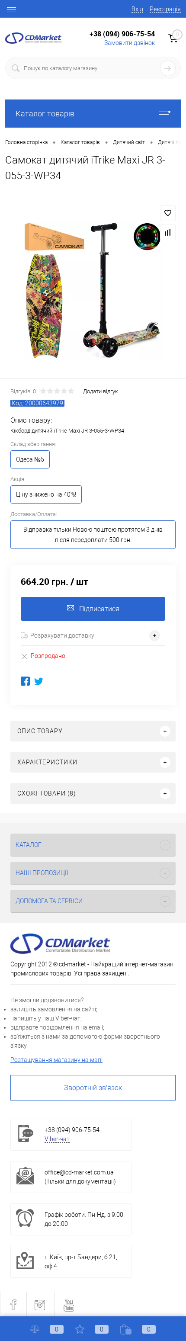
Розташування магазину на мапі (56, 1059)
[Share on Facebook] (25, 681)
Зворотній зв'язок (93, 1088)
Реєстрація (165, 9)
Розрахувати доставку (62, 635)
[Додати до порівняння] (168, 232)
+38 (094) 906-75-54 (122, 33)
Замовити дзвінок (129, 42)
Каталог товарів (45, 113)
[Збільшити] (93, 290)
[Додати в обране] (168, 213)
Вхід (137, 9)
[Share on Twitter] (38, 681)
